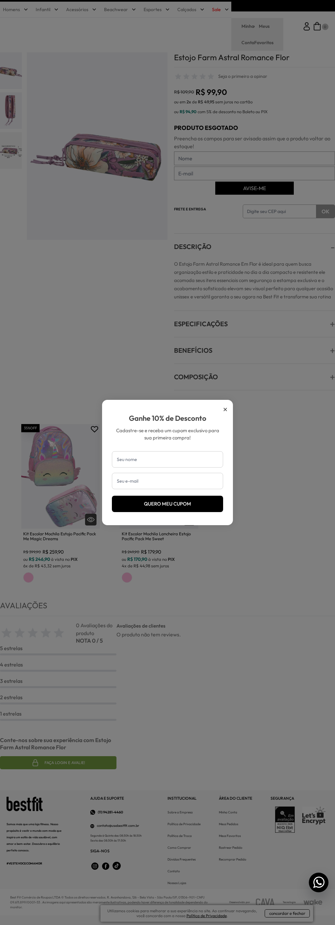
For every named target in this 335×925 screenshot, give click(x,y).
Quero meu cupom (167, 504)
